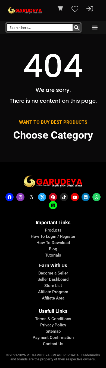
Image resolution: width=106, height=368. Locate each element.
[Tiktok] (64, 197)
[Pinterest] (53, 197)
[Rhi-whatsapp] (96, 197)
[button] (94, 27)
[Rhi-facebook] (9, 197)
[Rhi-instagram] (20, 197)
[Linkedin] (86, 197)
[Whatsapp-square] (53, 205)
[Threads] (31, 197)
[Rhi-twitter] (42, 197)
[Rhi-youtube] (75, 197)
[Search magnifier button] (76, 27)
